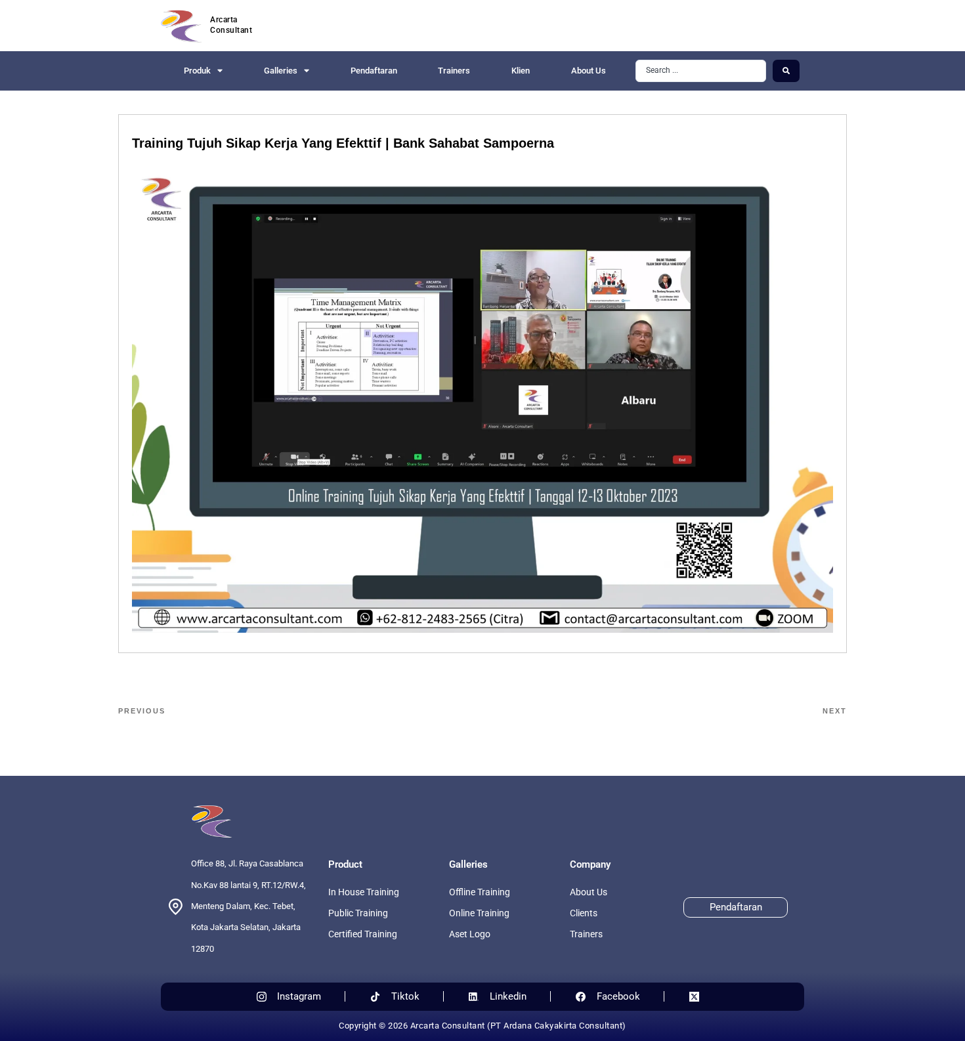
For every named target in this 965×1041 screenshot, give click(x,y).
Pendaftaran (374, 70)
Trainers (454, 70)
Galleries (280, 70)
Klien (520, 70)
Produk (197, 70)
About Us (588, 70)
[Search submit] (786, 71)
